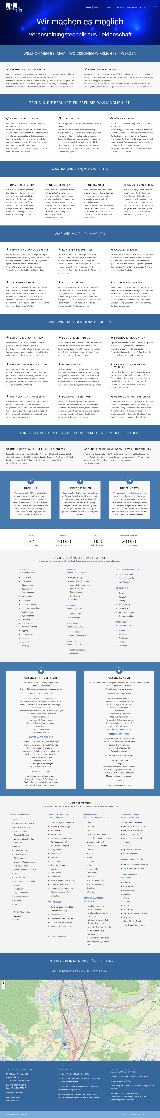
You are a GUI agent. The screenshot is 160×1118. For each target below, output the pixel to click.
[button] (64, 1043)
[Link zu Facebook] (155, 7)
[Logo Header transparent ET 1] (13, 7)
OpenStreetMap (145, 1060)
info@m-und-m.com (14, 1092)
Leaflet (135, 1060)
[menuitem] (88, 7)
